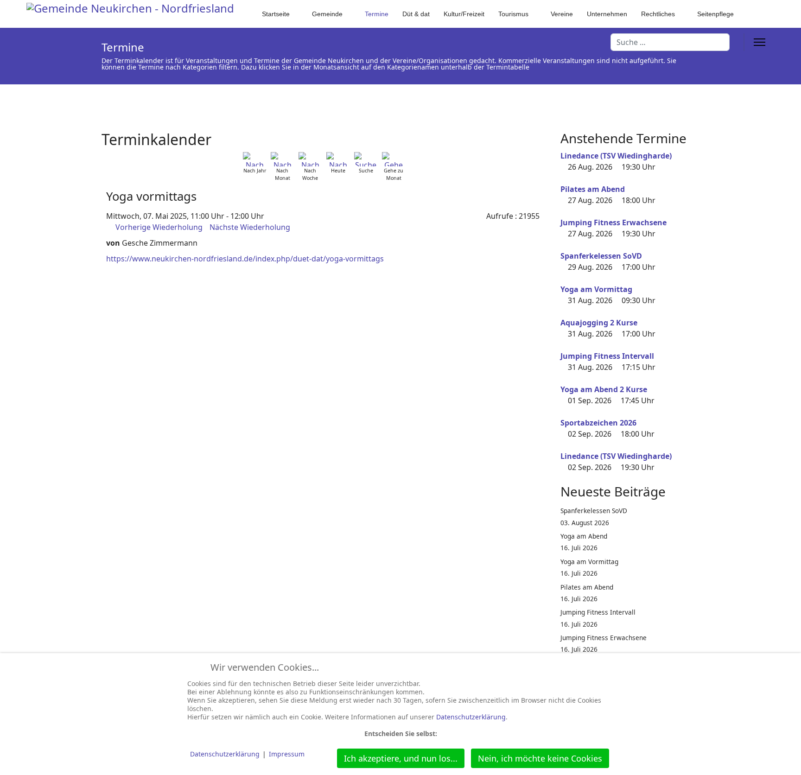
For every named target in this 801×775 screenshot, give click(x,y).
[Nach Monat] (282, 159)
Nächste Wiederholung (250, 227)
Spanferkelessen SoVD (601, 256)
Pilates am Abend (592, 189)
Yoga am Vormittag (596, 289)
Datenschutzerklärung (471, 716)
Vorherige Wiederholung (159, 227)
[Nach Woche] (310, 159)
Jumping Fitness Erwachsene (613, 222)
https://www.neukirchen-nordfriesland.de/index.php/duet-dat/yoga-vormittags (245, 259)
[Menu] (759, 42)
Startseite (276, 14)
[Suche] (365, 159)
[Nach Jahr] (254, 159)
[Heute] (338, 159)
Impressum (287, 754)
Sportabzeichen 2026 (598, 423)
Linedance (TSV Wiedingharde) (616, 156)
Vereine (562, 14)
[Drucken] (544, 134)
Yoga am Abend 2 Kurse (603, 389)
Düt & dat (416, 14)
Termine (376, 14)
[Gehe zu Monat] (393, 159)
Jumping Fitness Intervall (607, 356)
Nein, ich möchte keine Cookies (540, 758)
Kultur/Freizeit (464, 14)
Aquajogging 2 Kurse (598, 323)
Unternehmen (607, 14)
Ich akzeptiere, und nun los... (401, 758)
